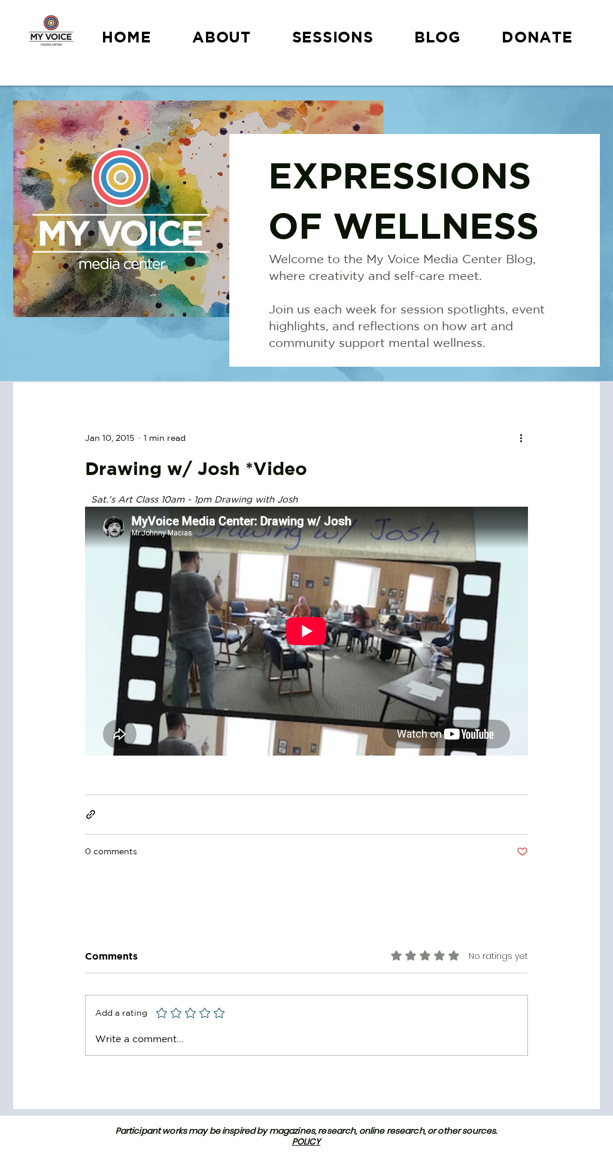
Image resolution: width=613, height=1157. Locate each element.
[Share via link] (90, 814)
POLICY (306, 1141)
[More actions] (521, 438)
